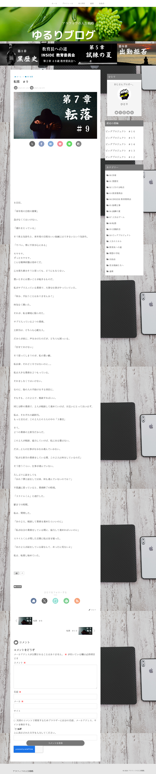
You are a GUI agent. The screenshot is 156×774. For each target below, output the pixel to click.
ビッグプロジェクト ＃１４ (120, 144)
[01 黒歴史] (19, 55)
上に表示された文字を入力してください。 (35, 733)
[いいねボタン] (16, 573)
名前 (17, 692)
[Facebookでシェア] (41, 144)
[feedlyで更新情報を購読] (66, 601)
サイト (17, 711)
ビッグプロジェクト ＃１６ (120, 131)
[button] (78, 144)
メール (19, 701)
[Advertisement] (55, 176)
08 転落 (18, 586)
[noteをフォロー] (55, 601)
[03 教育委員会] (58, 55)
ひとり (124, 104)
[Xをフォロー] (44, 601)
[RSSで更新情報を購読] (77, 601)
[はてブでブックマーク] (51, 144)
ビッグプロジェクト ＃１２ (120, 157)
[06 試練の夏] (97, 55)
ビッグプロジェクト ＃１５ (120, 138)
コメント (20, 663)
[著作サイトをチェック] (33, 601)
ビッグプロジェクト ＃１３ (120, 151)
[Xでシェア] (32, 144)
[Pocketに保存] (60, 144)
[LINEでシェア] (69, 144)
